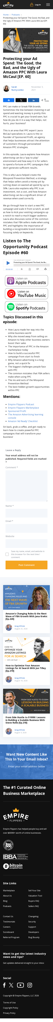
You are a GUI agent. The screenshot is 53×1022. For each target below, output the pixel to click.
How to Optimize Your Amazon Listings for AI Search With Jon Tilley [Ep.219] (26, 668)
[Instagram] (29, 985)
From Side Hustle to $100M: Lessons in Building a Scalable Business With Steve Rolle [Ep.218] (25, 720)
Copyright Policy (10, 1008)
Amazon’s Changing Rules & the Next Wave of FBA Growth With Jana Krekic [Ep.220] (26, 616)
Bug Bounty (33, 937)
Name (10, 505)
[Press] (8, 845)
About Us (7, 895)
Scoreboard (8, 932)
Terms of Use (9, 1002)
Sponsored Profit (17, 411)
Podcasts (7, 906)
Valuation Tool (35, 895)
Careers (6, 926)
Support (32, 926)
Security (32, 921)
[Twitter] (11, 985)
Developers (33, 932)
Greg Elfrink (20, 626)
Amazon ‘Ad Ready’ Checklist (23, 421)
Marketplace (9, 890)
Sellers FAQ (33, 906)
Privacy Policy (9, 1013)
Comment (12, 467)
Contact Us (8, 916)
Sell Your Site (34, 890)
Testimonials (9, 921)
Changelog (33, 916)
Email (9, 521)
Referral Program (11, 937)
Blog (5, 901)
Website (10, 536)
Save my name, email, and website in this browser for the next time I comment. (27, 554)
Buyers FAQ (33, 901)
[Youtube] (20, 985)
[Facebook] (4, 985)
